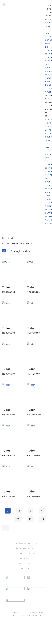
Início (4, 238)
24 (42, 519)
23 (30, 519)
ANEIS (48, 78)
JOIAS (48, 19)
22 (18, 519)
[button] (46, 114)
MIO (47, 64)
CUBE (47, 68)
